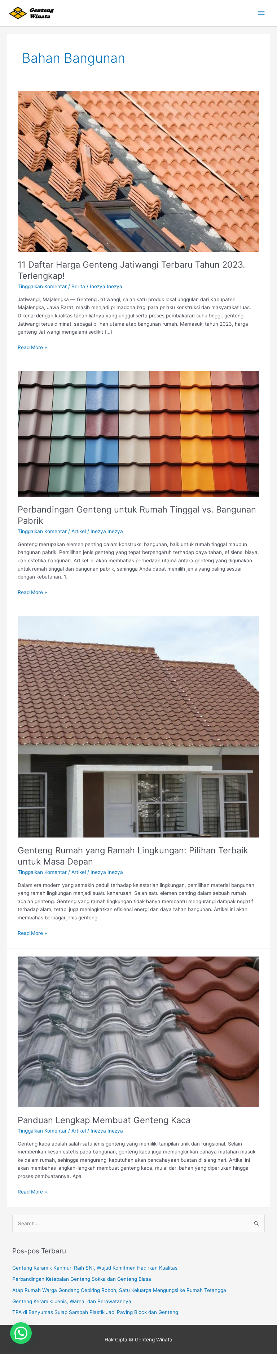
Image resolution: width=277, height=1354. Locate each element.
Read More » (32, 346)
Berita (78, 286)
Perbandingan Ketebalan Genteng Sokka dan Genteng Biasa (81, 1279)
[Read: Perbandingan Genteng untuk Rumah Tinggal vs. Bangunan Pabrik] (138, 433)
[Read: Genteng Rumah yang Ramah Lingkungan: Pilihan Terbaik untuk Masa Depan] (138, 726)
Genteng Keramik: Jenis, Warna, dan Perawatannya (71, 1301)
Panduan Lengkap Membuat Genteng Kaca (104, 1120)
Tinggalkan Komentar (42, 286)
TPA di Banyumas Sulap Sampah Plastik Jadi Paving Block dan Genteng (95, 1312)
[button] (21, 1333)
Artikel (78, 531)
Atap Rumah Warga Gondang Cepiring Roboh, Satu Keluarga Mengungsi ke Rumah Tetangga (119, 1290)
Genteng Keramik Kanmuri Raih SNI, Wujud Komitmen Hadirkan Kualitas (94, 1268)
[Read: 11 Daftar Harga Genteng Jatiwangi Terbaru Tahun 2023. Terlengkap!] (138, 171)
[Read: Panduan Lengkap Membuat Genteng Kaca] (138, 1031)
